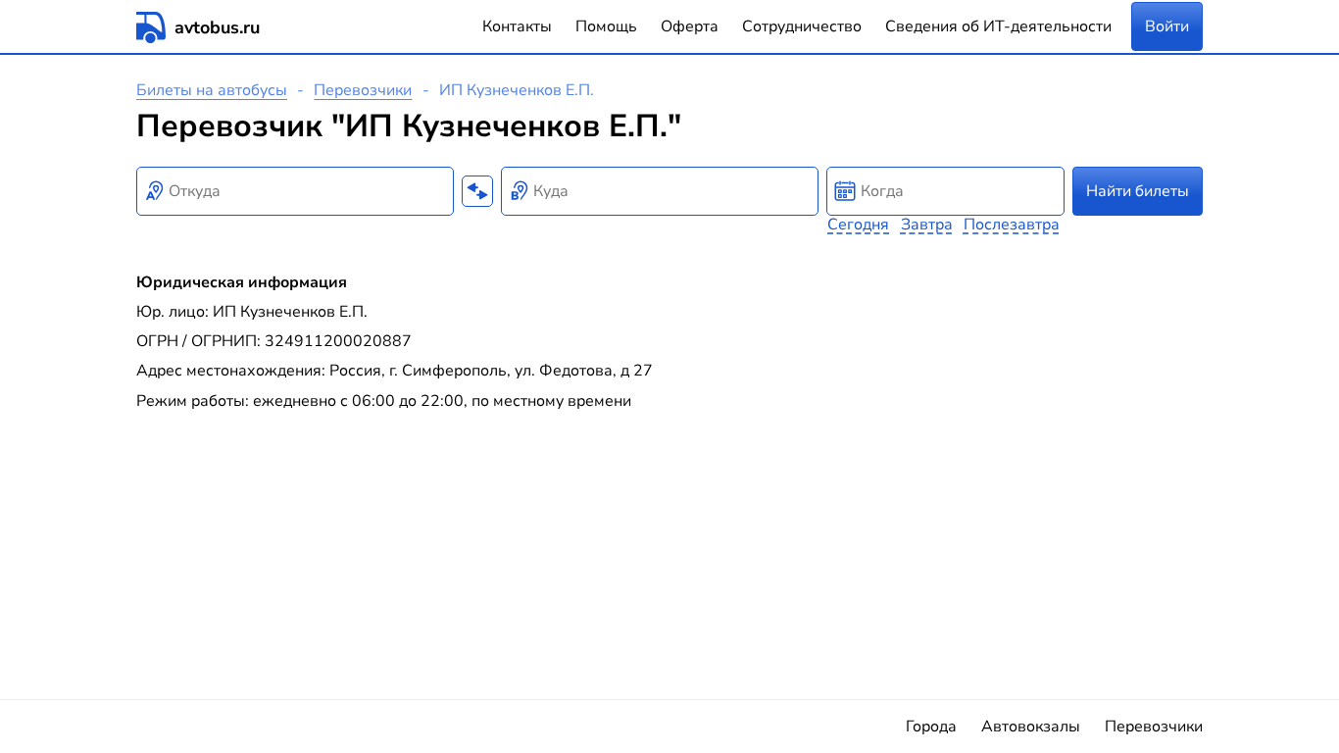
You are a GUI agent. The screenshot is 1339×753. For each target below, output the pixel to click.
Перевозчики (363, 90)
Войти (1167, 26)
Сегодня (858, 224)
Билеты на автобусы (211, 90)
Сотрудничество (802, 26)
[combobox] (295, 191)
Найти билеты (1137, 191)
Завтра (927, 224)
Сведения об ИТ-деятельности (998, 26)
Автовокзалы (1030, 726)
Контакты (517, 26)
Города (931, 726)
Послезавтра (1012, 224)
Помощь (606, 26)
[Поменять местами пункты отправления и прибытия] (477, 191)
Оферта (690, 26)
